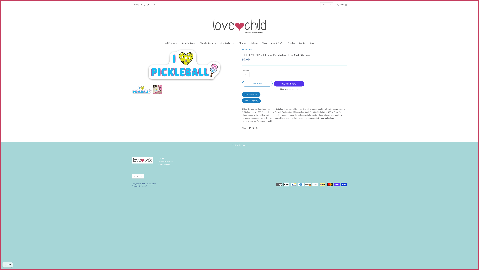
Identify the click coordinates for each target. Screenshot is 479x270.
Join (141, 5)
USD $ (324, 5)
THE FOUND (247, 49)
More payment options (289, 89)
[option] (142, 89)
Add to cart (257, 83)
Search (161, 158)
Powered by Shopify (140, 186)
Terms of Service (165, 161)
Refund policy (164, 164)
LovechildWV (151, 184)
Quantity (245, 70)
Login (135, 5)
